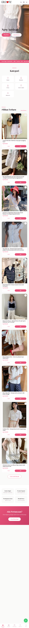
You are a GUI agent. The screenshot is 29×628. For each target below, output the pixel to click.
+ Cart (8, 146)
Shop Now (6, 34)
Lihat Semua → (24, 110)
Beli (20, 146)
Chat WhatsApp (14, 519)
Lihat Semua (16, 34)
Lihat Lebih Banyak (14, 476)
